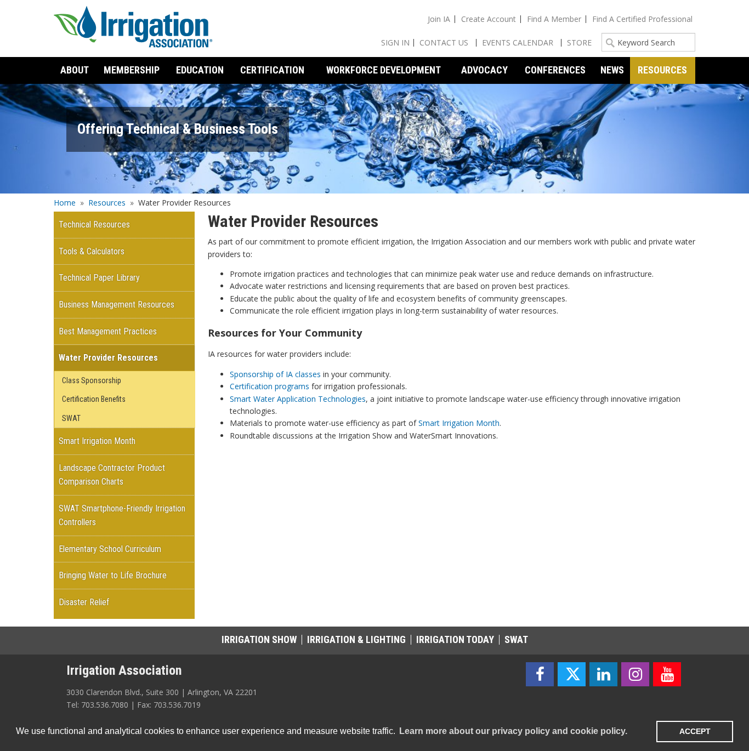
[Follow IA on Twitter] (572, 674)
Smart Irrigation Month (459, 423)
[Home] (133, 28)
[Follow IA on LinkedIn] (603, 674)
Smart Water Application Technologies (298, 399)
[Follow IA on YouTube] (667, 674)
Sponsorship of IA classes (275, 374)
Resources (107, 202)
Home (65, 202)
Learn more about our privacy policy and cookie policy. (513, 731)
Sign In (395, 42)
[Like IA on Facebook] (540, 674)
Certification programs (269, 386)
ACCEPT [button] (695, 731)
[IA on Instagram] (635, 674)
